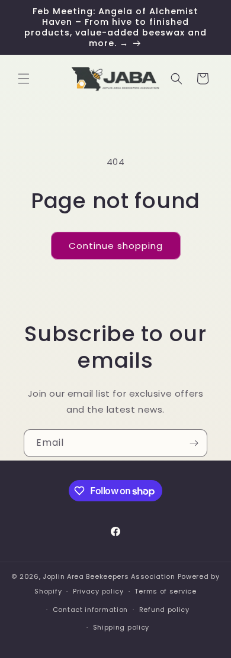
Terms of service (165, 591)
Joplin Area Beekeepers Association (109, 576)
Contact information (90, 609)
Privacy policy (98, 591)
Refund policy (164, 609)
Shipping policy (121, 627)
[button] (24, 79)
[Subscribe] (194, 443)
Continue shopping (116, 245)
